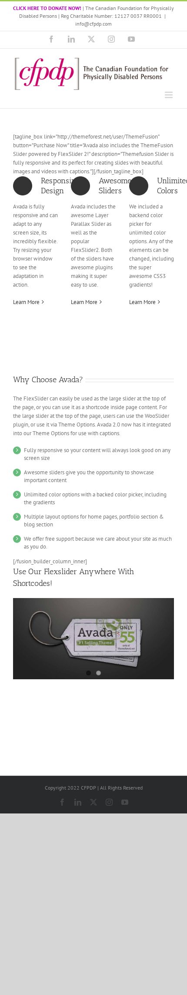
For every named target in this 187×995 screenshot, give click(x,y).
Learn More (26, 302)
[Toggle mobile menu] (169, 94)
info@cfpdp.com (93, 23)
